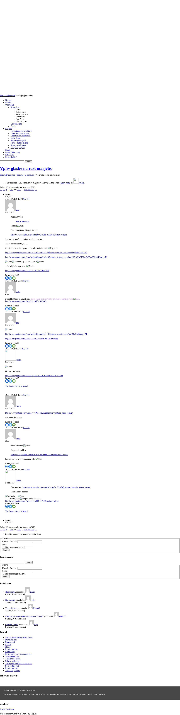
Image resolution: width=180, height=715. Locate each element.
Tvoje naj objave (18, 147)
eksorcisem (9, 592)
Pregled (8, 128)
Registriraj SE (11, 157)
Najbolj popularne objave (21, 131)
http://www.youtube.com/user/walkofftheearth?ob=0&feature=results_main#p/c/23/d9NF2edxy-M (46, 334)
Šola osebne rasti (12, 656)
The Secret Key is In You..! (16, 386)
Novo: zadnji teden (18, 145)
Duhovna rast (10, 640)
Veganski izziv (11, 608)
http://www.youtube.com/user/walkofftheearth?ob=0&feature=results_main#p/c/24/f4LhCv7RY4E (46, 253)
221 (19, 190)
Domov (8, 100)
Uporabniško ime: (10, 541)
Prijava (5, 550)
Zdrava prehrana (12, 661)
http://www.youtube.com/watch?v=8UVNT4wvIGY (27, 271)
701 (25, 190)
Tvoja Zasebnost (7, 709)
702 (29, 190)
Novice (8, 647)
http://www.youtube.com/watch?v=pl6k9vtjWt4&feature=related (32, 501)
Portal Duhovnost (12, 152)
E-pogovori (29, 175)
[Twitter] (10, 278)
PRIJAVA (9, 155)
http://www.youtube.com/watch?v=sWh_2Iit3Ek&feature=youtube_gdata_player (39, 413)
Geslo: (5, 544)
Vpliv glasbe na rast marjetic (26, 168)
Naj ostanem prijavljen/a (15, 547)
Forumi (8, 102)
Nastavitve (15, 107)
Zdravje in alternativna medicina (18, 663)
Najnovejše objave (18, 140)
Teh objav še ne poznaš (20, 136)
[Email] (14, 278)
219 (11, 190)
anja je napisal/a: (23, 221)
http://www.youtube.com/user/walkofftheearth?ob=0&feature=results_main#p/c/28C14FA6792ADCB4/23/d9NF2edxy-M (56, 257)
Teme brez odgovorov (20, 133)
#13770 (25, 349)
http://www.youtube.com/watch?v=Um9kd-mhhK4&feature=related (39, 235)
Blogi (7, 150)
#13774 (26, 395)
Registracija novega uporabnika (18, 654)
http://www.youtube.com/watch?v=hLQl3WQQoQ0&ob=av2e (31, 338)
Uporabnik (9, 105)
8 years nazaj (64, 183)
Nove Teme (15, 138)
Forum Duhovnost (7, 175)
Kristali (8, 644)
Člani (13, 126)
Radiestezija (10, 651)
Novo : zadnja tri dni (19, 143)
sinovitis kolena (11, 624)
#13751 (26, 199)
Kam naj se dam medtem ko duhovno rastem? (24, 616)
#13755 (26, 281)
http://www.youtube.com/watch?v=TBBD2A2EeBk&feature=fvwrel (34, 376)
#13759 (26, 311)
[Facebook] (7, 278)
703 (32, 190)
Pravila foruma (11, 649)
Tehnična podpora (12, 659)
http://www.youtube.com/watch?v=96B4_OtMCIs (26, 301)
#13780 (26, 469)
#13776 (26, 427)
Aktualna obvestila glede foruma (18, 637)
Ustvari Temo (16, 124)
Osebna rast (10, 600)
